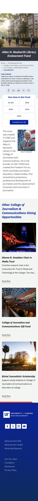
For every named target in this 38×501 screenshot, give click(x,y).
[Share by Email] (29, 90)
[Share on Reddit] (18, 90)
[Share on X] (24, 90)
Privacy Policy (11, 470)
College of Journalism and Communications (19, 65)
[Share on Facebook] (9, 90)
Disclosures (10, 466)
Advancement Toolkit (14, 444)
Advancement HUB (13, 441)
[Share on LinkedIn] (13, 90)
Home (3, 63)
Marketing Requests (13, 448)
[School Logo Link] (18, 414)
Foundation (9, 462)
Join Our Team (11, 459)
